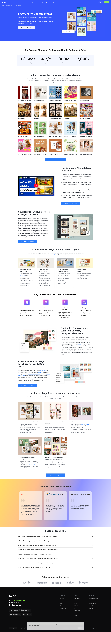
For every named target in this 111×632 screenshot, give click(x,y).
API (75, 608)
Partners (62, 605)
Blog (75, 601)
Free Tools (91, 608)
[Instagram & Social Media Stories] (30, 411)
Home (3, 5)
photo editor (43, 370)
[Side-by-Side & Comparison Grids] (81, 411)
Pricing (52, 2)
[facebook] (24, 628)
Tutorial (76, 615)
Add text (80, 344)
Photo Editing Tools (9, 5)
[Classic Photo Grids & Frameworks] (26, 263)
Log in (107, 2)
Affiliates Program (64, 608)
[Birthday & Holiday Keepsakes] (55, 446)
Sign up (101, 2)
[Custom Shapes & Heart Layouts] (45, 263)
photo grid (22, 275)
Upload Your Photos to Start (55, 159)
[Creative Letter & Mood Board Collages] (55, 411)
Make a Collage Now (26, 28)
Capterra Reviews (50, 518)
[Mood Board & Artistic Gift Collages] (30, 446)
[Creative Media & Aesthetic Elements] (65, 263)
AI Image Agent (92, 603)
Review (61, 603)
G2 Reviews (23, 518)
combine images (54, 255)
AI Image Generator (93, 598)
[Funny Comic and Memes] (84, 263)
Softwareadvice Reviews (76, 518)
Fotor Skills (91, 605)
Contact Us (62, 601)
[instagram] (21, 628)
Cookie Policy (36, 625)
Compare (77, 613)
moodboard (32, 464)
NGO (76, 603)
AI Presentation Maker (94, 601)
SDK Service (77, 610)
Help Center (77, 598)
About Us (62, 598)
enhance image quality (34, 374)
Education (77, 605)
